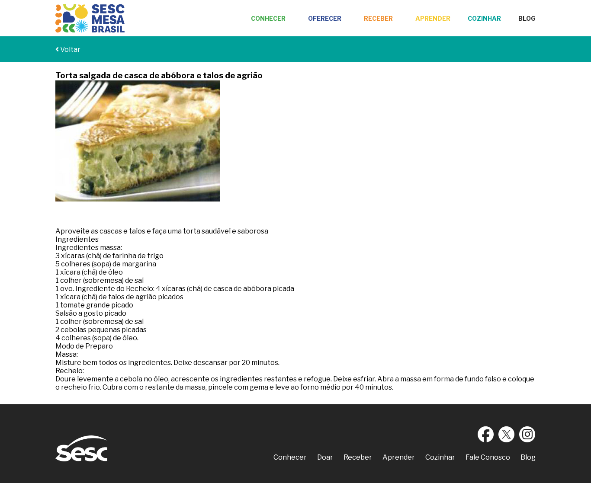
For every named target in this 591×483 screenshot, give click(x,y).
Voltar (69, 49)
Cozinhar (484, 18)
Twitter (506, 434)
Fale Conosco (488, 457)
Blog (527, 18)
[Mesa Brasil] (90, 18)
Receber (378, 18)
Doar (325, 457)
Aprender (432, 18)
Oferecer (324, 18)
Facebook (486, 434)
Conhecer (268, 18)
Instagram (527, 434)
